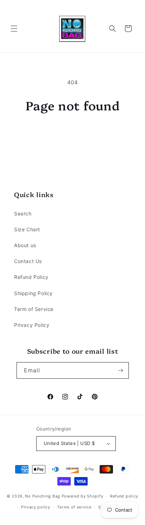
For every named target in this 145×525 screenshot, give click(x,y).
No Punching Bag (42, 496)
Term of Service (33, 309)
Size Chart (27, 229)
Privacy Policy (31, 325)
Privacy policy (35, 507)
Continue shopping (72, 131)
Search (23, 213)
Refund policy (124, 496)
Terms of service (74, 507)
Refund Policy (31, 277)
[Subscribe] (120, 370)
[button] (14, 28)
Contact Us (28, 261)
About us (25, 245)
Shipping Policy (33, 293)
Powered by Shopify (82, 496)
